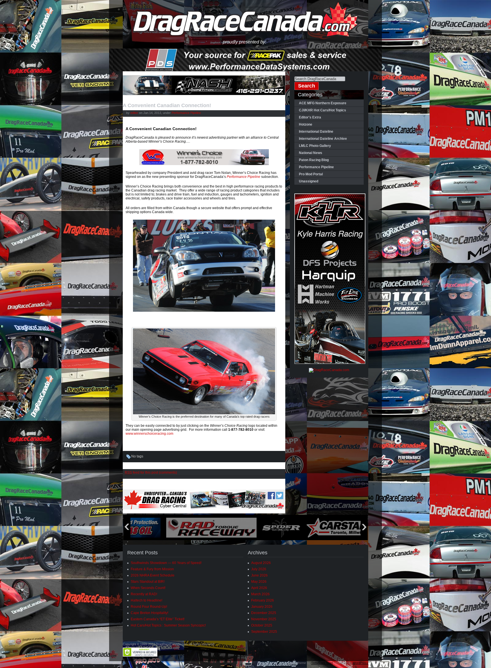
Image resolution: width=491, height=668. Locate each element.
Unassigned (308, 181)
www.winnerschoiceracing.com (149, 434)
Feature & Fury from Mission (152, 569)
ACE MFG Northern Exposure (322, 103)
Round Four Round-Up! (149, 607)
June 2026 (259, 575)
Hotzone (305, 124)
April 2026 (259, 588)
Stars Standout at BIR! (148, 582)
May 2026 (259, 582)
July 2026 (258, 569)
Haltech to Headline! (146, 600)
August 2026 (261, 563)
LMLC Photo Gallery (315, 146)
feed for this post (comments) (151, 473)
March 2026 (260, 594)
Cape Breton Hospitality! (149, 613)
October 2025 (261, 625)
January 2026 (261, 607)
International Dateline (316, 132)
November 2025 (263, 619)
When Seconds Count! (148, 588)
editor (134, 113)
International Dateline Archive (323, 139)
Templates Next (322, 663)
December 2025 (263, 613)
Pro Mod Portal (311, 174)
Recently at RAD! (144, 594)
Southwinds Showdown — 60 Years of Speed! (166, 563)
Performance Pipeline (186, 113)
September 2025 (264, 632)
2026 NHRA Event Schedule (152, 575)
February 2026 (262, 600)
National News (310, 153)
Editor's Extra (310, 117)
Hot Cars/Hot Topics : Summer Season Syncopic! (168, 625)
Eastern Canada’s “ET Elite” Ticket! (157, 619)
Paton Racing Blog (314, 160)
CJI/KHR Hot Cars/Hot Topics (322, 110)
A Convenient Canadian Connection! (167, 105)
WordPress (360, 663)
